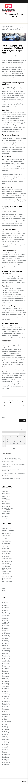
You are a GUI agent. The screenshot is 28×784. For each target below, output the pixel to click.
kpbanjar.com (5, 563)
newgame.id (5, 678)
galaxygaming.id (6, 655)
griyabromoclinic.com (7, 581)
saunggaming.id (6, 615)
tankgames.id (5, 719)
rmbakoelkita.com (6, 541)
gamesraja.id (5, 620)
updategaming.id (6, 660)
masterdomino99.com (7, 508)
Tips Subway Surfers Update (14, 15)
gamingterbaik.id (6, 612)
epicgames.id (5, 718)
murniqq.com (5, 516)
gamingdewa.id (6, 607)
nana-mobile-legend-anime (8, 391)
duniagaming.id (6, 610)
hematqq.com (5, 514)
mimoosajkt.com (6, 553)
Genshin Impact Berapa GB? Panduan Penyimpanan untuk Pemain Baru (11, 479)
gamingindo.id (5, 759)
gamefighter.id (5, 729)
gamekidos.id (5, 752)
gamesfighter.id (6, 704)
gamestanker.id (5, 751)
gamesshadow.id (6, 618)
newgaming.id (5, 653)
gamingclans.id (5, 691)
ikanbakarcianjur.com (7, 558)
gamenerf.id (5, 724)
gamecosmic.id (5, 671)
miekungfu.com (6, 548)
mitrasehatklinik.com (7, 561)
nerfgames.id (5, 711)
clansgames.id (5, 709)
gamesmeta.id (5, 703)
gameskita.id (5, 602)
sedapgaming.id (6, 622)
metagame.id (5, 737)
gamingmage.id (6, 694)
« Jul (13, 448)
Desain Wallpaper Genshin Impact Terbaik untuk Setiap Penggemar (13, 465)
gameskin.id (5, 723)
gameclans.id (5, 726)
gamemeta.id (5, 727)
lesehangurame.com (7, 528)
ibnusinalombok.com (7, 576)
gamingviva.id (5, 765)
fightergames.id (6, 714)
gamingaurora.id (6, 650)
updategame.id (5, 681)
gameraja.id (5, 640)
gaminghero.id (5, 756)
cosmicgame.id (5, 679)
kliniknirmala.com (6, 566)
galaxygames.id (6, 666)
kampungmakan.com (7, 538)
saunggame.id (5, 646)
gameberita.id (5, 675)
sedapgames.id (5, 632)
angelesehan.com (6, 543)
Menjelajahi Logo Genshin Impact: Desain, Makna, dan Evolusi (14, 474)
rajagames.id (5, 638)
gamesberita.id (5, 663)
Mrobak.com (5, 546)
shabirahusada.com (6, 571)
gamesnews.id (5, 665)
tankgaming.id (5, 749)
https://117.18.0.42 (6, 500)
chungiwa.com (5, 556)
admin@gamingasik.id (8, 56)
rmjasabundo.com (6, 551)
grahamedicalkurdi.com (7, 578)
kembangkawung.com (7, 555)
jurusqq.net (4, 498)
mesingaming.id (6, 762)
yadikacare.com (6, 573)
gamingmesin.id (6, 754)
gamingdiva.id (5, 761)
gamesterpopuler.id (6, 603)
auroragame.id (5, 676)
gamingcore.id (5, 757)
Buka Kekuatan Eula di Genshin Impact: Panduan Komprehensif (13, 469)
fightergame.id (5, 739)
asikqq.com (5, 491)
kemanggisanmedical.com (8, 564)
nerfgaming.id (5, 698)
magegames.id (5, 716)
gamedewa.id (5, 642)
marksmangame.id (6, 746)
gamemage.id (5, 732)
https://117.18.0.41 (6, 503)
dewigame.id (5, 645)
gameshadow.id (6, 637)
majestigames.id (6, 633)
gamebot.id (4, 731)
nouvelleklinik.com (6, 568)
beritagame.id (5, 683)
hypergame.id (5, 744)
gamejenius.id (5, 643)
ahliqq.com (4, 495)
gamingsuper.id (6, 764)
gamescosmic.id (6, 661)
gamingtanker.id (6, 699)
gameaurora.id (5, 670)
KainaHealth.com (6, 569)
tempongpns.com (6, 531)
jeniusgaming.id (6, 613)
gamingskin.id (5, 689)
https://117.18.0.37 (6, 509)
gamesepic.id (5, 708)
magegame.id (5, 742)
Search (3, 417)
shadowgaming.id (6, 617)
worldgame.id (5, 684)
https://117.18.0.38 (6, 506)
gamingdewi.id (5, 605)
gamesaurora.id (6, 656)
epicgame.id (5, 741)
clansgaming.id (5, 693)
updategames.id (6, 668)
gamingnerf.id (5, 688)
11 (7, 439)
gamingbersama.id (6, 608)
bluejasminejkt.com (6, 545)
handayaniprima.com (7, 536)
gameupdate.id (5, 673)
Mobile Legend (10, 58)
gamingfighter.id (6, 701)
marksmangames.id (7, 721)
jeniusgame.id (5, 686)
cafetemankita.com (6, 550)
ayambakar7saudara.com (8, 530)
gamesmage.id (5, 706)
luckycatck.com (6, 540)
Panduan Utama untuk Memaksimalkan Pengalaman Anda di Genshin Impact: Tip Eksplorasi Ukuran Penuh (12, 460)
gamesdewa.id (5, 623)
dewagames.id (5, 628)
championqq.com (6, 511)
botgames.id (5, 713)
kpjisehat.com (5, 560)
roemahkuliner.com (6, 533)
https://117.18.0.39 (6, 496)
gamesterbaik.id (6, 627)
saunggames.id (5, 630)
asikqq (3, 588)
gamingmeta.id (5, 696)
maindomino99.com (7, 505)
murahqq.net (5, 501)
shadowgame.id (6, 648)
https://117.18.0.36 (6, 493)
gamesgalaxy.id (6, 658)
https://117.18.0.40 (6, 513)
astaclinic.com (5, 574)
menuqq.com (5, 518)
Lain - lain (4, 58)
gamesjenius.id (5, 625)
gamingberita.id (6, 651)
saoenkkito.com (6, 535)
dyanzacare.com (6, 579)
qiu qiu (3, 590)
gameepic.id (5, 734)
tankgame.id (5, 747)
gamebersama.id (6, 635)
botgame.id (4, 736)
